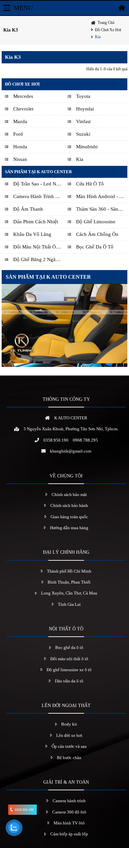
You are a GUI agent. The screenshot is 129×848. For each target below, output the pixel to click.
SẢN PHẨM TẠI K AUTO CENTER (48, 277)
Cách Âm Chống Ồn (97, 234)
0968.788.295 (85, 440)
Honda (20, 146)
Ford (18, 134)
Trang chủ (106, 22)
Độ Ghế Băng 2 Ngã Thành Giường (37, 259)
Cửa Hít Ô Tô (90, 183)
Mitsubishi (87, 146)
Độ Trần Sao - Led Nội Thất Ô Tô (37, 183)
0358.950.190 (55, 440)
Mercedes (23, 96)
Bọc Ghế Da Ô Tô (94, 246)
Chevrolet (23, 108)
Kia (98, 37)
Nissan (20, 159)
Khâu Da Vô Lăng (32, 234)
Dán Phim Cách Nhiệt (35, 221)
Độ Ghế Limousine (95, 221)
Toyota (83, 96)
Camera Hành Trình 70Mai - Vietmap (37, 196)
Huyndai (85, 108)
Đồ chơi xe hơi (108, 30)
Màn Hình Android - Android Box (100, 196)
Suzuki (83, 134)
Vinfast (83, 121)
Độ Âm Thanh (28, 209)
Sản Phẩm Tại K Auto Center (38, 171)
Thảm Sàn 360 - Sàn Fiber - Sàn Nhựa (100, 209)
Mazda (20, 121)
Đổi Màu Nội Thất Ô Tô (37, 246)
